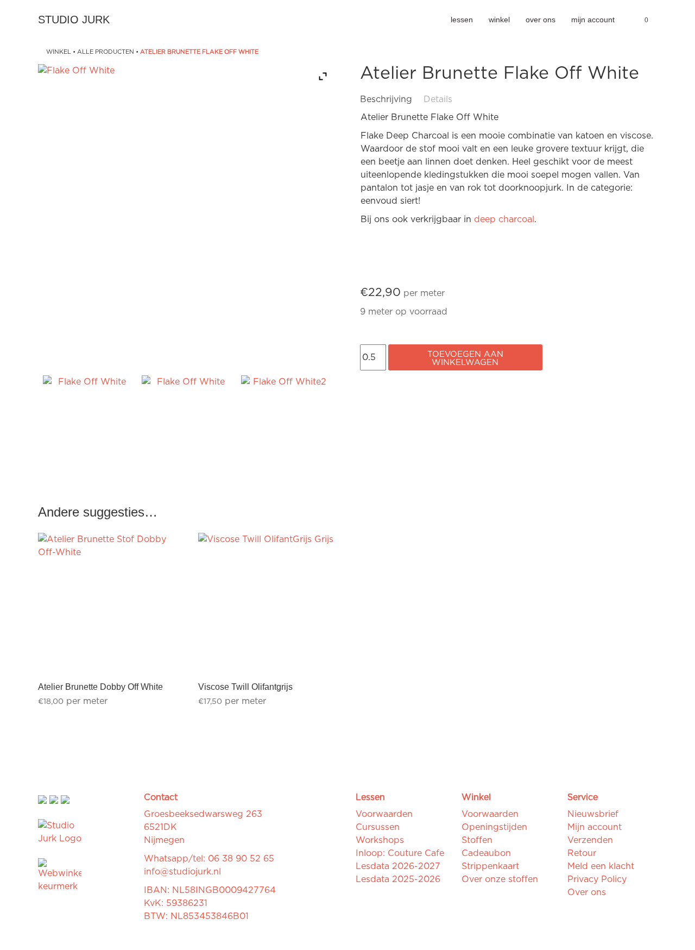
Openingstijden (494, 827)
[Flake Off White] (87, 419)
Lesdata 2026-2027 (398, 866)
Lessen (462, 19)
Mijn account (593, 19)
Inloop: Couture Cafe (400, 853)
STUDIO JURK (74, 19)
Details (438, 99)
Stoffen (477, 840)
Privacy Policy (597, 879)
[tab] (390, 99)
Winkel (499, 19)
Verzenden (590, 840)
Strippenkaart (490, 866)
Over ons (540, 19)
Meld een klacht (600, 866)
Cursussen (378, 827)
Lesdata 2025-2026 (398, 879)
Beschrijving (386, 99)
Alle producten (105, 52)
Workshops (380, 840)
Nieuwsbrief (592, 814)
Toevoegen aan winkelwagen (465, 358)
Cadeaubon (486, 853)
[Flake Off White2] (285, 419)
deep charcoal (504, 219)
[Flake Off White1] (186, 419)
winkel (58, 52)
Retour (581, 853)
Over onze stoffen (500, 879)
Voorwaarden (384, 814)
